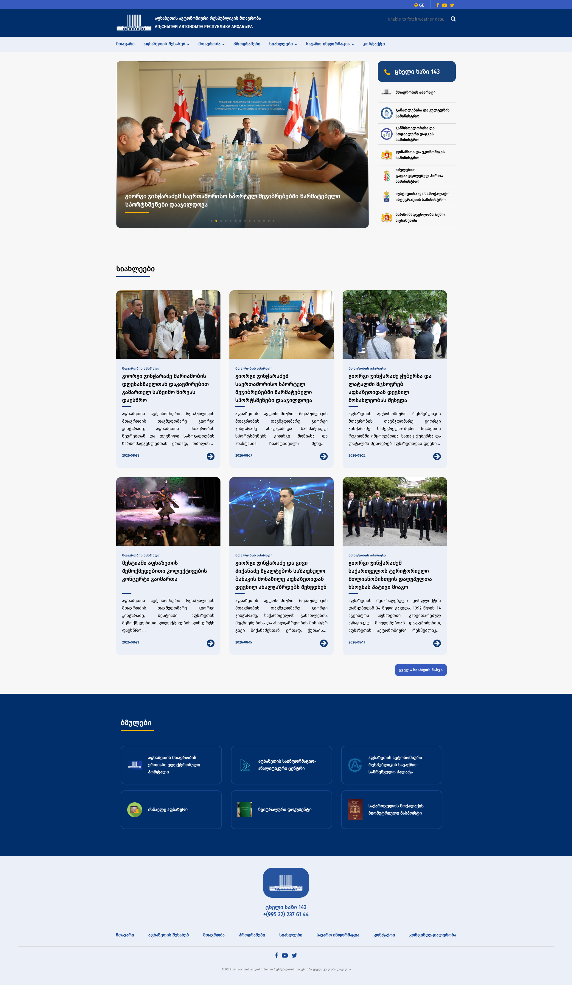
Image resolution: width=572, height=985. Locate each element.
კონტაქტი (374, 43)
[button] (211, 221)
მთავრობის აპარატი (140, 368)
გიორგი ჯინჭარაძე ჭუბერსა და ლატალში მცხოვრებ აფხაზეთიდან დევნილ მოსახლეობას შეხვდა (390, 388)
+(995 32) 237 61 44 (286, 914)
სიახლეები (290, 935)
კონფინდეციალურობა (432, 935)
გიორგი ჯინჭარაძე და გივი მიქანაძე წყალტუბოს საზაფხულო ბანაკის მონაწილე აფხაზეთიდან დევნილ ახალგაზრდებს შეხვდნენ (281, 575)
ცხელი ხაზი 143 (286, 907)
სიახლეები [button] (281, 43)
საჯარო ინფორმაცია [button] (328, 43)
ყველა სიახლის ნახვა (421, 670)
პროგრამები (247, 43)
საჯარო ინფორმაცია (338, 935)
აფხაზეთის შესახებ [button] (165, 43)
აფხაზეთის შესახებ (168, 935)
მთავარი (125, 43)
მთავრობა (214, 935)
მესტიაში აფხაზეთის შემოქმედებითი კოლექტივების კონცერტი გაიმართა (164, 571)
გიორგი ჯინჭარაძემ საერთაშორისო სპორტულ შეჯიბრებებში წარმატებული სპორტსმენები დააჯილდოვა (273, 388)
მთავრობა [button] (210, 43)
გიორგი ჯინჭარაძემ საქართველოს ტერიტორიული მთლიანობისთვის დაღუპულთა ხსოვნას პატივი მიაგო (390, 575)
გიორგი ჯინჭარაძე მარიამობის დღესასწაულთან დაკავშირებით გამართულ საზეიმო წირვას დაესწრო (165, 388)
